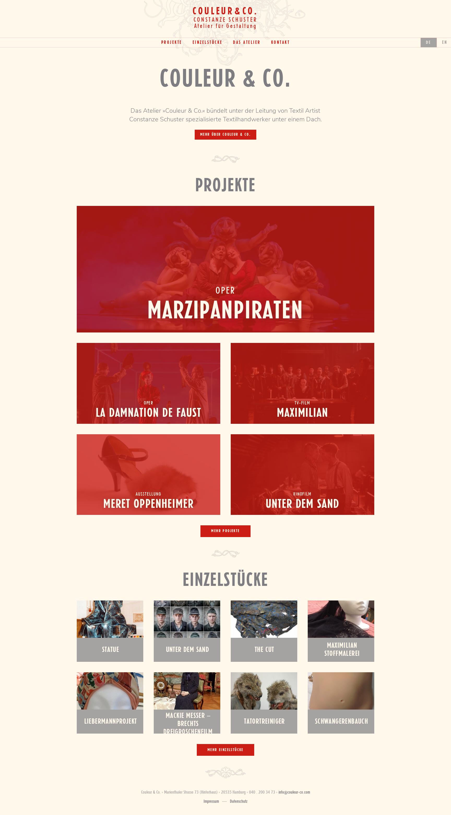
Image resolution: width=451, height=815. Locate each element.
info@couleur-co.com (294, 792)
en (445, 42)
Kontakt (280, 42)
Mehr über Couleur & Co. (225, 135)
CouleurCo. (225, 11)
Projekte (171, 42)
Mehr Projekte (225, 531)
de (428, 42)
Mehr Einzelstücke (225, 750)
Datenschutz (238, 801)
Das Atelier (247, 42)
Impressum (211, 801)
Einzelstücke (208, 42)
